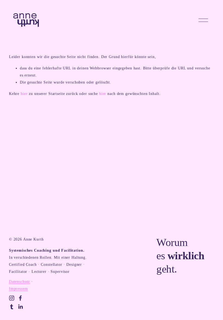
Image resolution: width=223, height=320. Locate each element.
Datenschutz (19, 281)
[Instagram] (11, 298)
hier (24, 93)
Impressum (18, 288)
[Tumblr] (11, 306)
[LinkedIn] (20, 306)
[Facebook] (20, 298)
